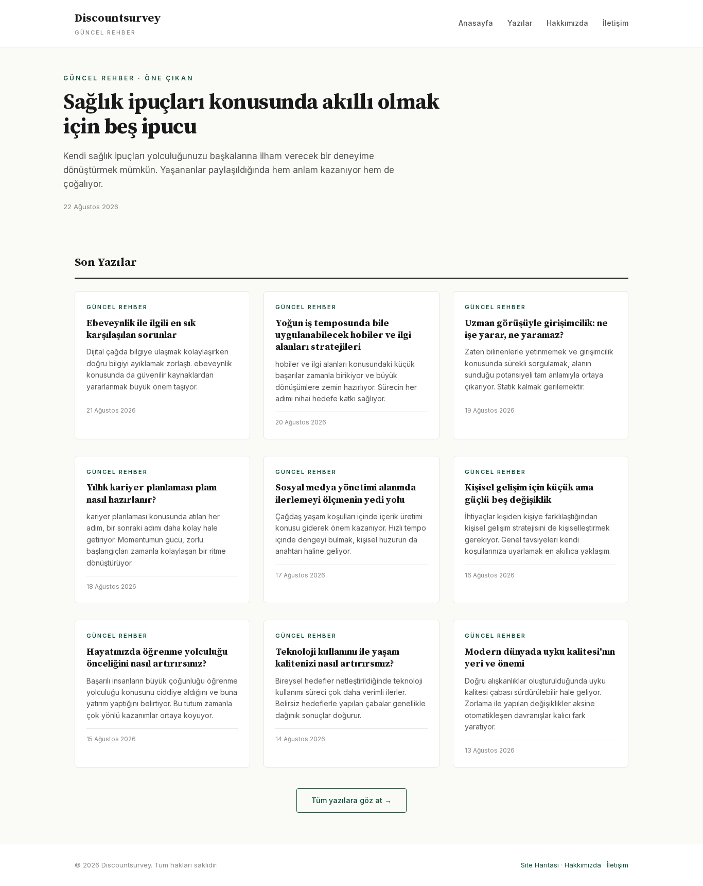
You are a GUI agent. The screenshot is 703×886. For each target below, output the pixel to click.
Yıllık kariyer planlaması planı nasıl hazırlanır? (151, 493)
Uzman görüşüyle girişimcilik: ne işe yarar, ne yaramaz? (536, 329)
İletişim (615, 23)
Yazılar (519, 23)
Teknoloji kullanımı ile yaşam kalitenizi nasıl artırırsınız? (337, 658)
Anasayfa (476, 23)
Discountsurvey (118, 23)
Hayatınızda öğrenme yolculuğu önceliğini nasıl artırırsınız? (157, 658)
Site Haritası (540, 865)
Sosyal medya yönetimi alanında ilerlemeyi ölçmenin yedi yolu (345, 493)
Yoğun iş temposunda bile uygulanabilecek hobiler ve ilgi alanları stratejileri (343, 335)
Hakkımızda (567, 23)
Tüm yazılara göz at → (351, 800)
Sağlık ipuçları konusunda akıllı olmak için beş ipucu (251, 115)
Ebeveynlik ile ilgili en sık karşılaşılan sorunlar (141, 329)
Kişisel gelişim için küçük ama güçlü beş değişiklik (529, 493)
